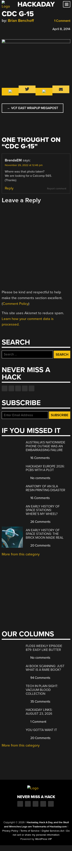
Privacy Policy (10, 830)
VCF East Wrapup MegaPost (32, 108)
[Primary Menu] (66, 4)
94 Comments (40, 678)
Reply (9, 188)
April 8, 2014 (61, 29)
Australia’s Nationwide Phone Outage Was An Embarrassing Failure (45, 446)
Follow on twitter (11, 388)
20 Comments (40, 545)
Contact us (31, 388)
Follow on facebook (4, 388)
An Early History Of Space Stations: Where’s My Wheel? (43, 510)
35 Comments (40, 702)
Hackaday (36, 4)
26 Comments (40, 522)
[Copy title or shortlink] (26, 29)
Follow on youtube (18, 388)
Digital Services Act (53, 830)
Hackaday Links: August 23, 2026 (39, 712)
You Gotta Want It (41, 730)
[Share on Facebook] (4, 28)
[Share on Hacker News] (15, 28)
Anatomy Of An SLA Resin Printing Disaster (45, 488)
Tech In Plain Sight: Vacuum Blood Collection (42, 690)
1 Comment (61, 21)
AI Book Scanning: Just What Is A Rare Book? (45, 668)
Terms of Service (30, 830)
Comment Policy (15, 304)
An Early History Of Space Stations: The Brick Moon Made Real (45, 534)
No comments (40, 478)
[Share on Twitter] (9, 28)
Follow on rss (25, 388)
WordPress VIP (43, 839)
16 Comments (40, 458)
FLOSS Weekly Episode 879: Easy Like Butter (44, 648)
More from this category (21, 554)
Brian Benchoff (21, 20)
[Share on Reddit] (20, 28)
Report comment (56, 188)
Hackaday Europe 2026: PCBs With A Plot (45, 468)
